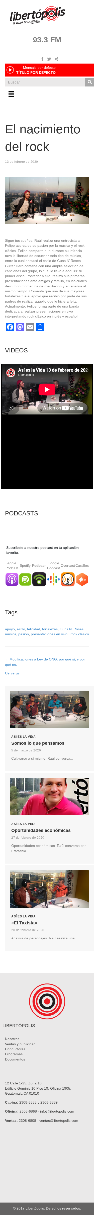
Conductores (15, 1049)
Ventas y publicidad (20, 1044)
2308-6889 (49, 1102)
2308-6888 (28, 1102)
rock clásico (79, 634)
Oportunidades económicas (41, 830)
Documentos (15, 1059)
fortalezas (50, 629)
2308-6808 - (29, 1121)
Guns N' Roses (71, 629)
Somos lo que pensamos (37, 743)
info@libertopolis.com (57, 1111)
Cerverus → (14, 673)
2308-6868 (28, 1111)
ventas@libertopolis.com (58, 1121)
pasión (23, 634)
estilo (21, 629)
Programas (14, 1054)
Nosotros (12, 1039)
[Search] (89, 82)
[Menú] (11, 94)
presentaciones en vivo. (49, 634)
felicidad (33, 629)
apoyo (10, 629)
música (10, 634)
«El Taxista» (24, 922)
